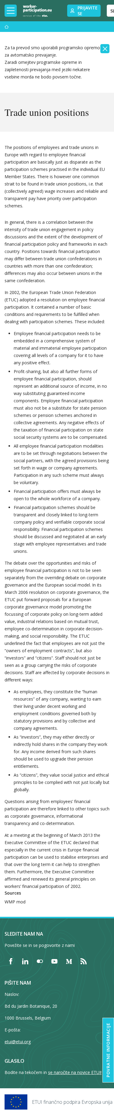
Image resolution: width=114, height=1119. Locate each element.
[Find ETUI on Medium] (69, 961)
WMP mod (15, 902)
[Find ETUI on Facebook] (11, 961)
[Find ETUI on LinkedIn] (25, 961)
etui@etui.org (18, 1042)
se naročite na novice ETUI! (75, 1072)
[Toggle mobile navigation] (11, 11)
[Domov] (7, 26)
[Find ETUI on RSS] (84, 961)
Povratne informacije (108, 1050)
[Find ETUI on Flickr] (40, 961)
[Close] (104, 48)
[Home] (37, 11)
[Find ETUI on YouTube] (54, 961)
